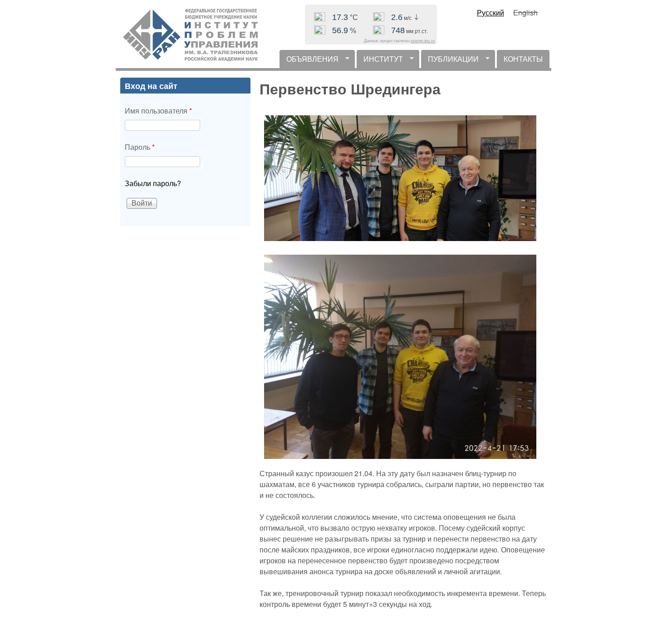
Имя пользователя (158, 110)
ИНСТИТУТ (380, 61)
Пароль (140, 147)
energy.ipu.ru (423, 41)
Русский (490, 12)
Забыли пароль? (153, 183)
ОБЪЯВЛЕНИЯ (309, 61)
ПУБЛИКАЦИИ (450, 61)
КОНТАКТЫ (523, 59)
